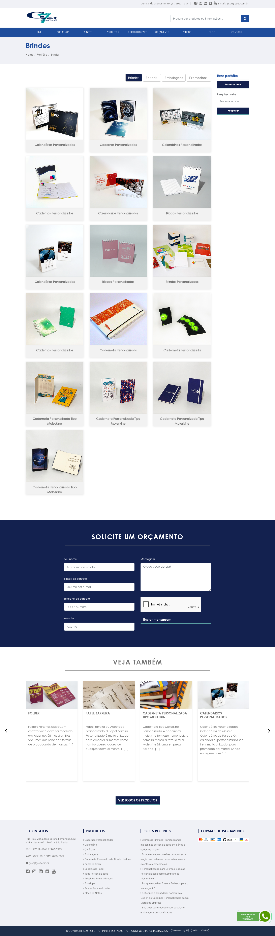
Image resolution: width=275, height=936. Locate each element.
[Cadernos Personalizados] (118, 114)
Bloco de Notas (93, 893)
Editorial (152, 78)
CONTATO (236, 31)
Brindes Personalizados (182, 282)
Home (29, 54)
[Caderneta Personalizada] (118, 319)
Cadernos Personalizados (118, 145)
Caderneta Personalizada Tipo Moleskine (55, 421)
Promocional (198, 78)
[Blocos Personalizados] (182, 182)
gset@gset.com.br (238, 3)
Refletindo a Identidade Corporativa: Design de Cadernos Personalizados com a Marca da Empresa (165, 897)
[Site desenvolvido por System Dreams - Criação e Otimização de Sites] (189, 930)
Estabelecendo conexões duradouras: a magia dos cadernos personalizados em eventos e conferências (163, 859)
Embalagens (173, 78)
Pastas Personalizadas (97, 888)
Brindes (55, 54)
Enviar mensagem (157, 620)
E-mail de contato (75, 578)
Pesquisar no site (226, 94)
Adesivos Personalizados (98, 878)
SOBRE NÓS (63, 31)
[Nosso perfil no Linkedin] (205, 3)
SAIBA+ (51, 753)
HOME (38, 31)
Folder (33, 713)
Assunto (69, 618)
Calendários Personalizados (55, 145)
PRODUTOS (112, 31)
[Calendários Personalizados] (54, 114)
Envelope (89, 883)
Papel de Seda (92, 864)
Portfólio (42, 54)
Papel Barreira (98, 713)
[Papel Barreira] (109, 695)
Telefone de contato (77, 598)
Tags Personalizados (96, 873)
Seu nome (70, 559)
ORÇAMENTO (162, 31)
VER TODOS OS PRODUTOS (137, 800)
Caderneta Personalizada (118, 350)
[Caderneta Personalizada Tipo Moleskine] (54, 388)
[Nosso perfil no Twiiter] (210, 3)
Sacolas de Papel (94, 868)
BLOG (212, 31)
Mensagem (148, 559)
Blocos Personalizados (182, 213)
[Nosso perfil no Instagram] (200, 3)
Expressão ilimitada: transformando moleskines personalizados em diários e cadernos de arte (163, 844)
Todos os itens (233, 84)
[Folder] (52, 695)
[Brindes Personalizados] (182, 251)
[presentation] (6, 730)
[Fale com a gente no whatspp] (254, 916)
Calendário (90, 844)
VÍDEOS (187, 31)
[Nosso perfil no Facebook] (196, 3)
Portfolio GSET (137, 31)
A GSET (88, 31)
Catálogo (89, 849)
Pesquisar (233, 110)
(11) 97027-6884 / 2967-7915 (45, 849)
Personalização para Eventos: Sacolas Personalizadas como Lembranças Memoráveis (163, 873)
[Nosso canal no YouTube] (215, 3)
